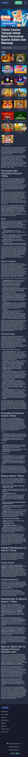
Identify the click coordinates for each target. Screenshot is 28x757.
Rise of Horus (20, 98)
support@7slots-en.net (15, 743)
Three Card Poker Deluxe (20, 121)
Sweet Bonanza (20, 74)
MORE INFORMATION (9, 23)
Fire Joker (7, 109)
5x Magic (7, 121)
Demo (7, 58)
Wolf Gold (20, 86)
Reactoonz (7, 74)
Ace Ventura (7, 144)
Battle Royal (7, 132)
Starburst (8, 86)
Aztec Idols (20, 132)
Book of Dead (20, 109)
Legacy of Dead (7, 98)
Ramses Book (8, 63)
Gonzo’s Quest (20, 63)
